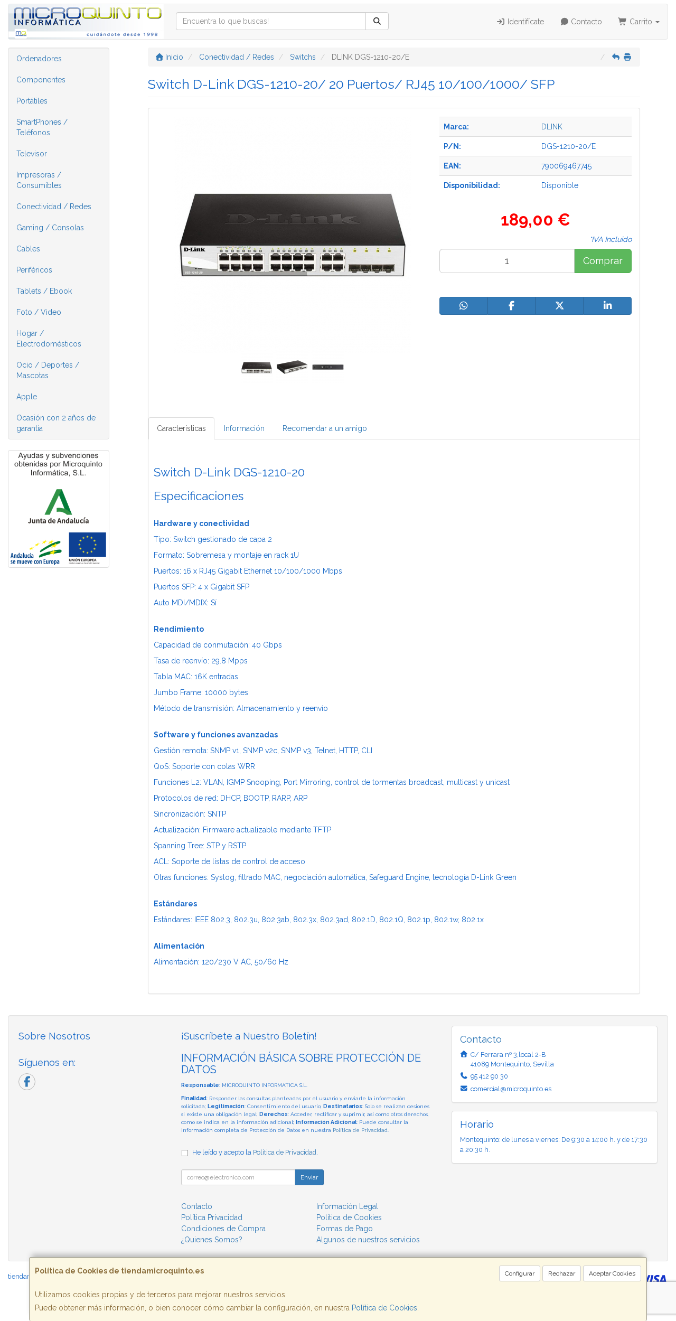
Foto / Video (38, 312)
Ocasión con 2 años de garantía (56, 423)
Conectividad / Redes (53, 206)
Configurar (519, 1273)
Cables (28, 249)
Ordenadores (39, 58)
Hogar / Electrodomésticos (48, 338)
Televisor (31, 153)
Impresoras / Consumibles (39, 180)
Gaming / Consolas (50, 227)
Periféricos (34, 270)
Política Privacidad (211, 1217)
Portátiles (32, 101)
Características (181, 428)
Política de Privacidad (360, 1130)
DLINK (551, 127)
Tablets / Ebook (44, 291)
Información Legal (347, 1206)
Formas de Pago (344, 1228)
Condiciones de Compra (223, 1228)
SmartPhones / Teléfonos (42, 127)
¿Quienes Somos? (211, 1239)
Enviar (309, 1177)
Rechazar (561, 1273)
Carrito (640, 21)
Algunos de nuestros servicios (368, 1239)
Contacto (585, 21)
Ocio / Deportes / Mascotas (47, 370)
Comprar (603, 260)
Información (244, 428)
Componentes (40, 80)
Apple (26, 396)
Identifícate (524, 21)
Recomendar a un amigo (325, 428)
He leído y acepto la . (255, 1152)
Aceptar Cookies (612, 1273)
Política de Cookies (384, 1308)
